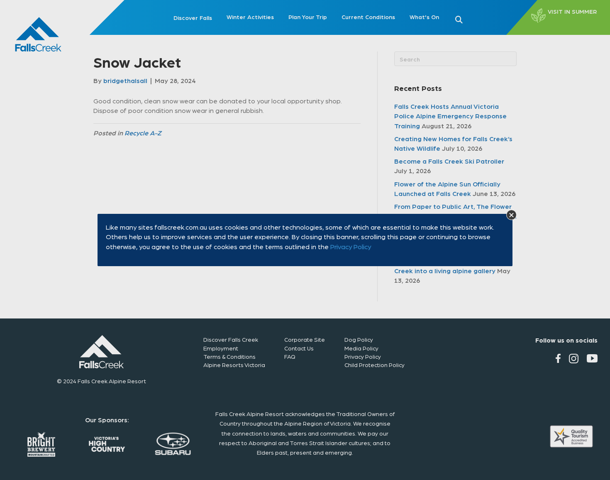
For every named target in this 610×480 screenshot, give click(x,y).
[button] (511, 215)
